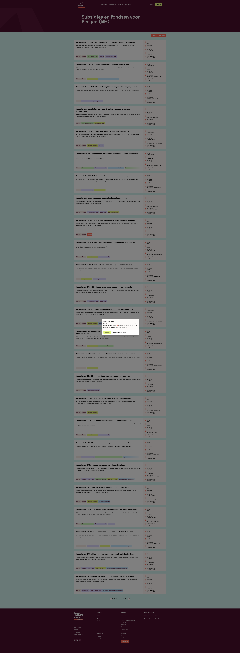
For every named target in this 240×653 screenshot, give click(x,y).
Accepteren (107, 332)
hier (117, 325)
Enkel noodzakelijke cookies (119, 332)
